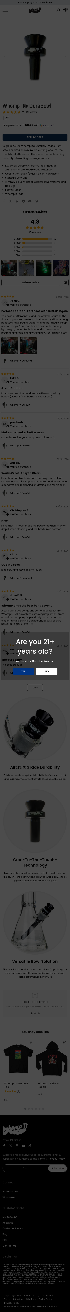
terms (10, 685)
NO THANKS (35, 674)
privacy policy (58, 684)
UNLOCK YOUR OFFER (35, 663)
